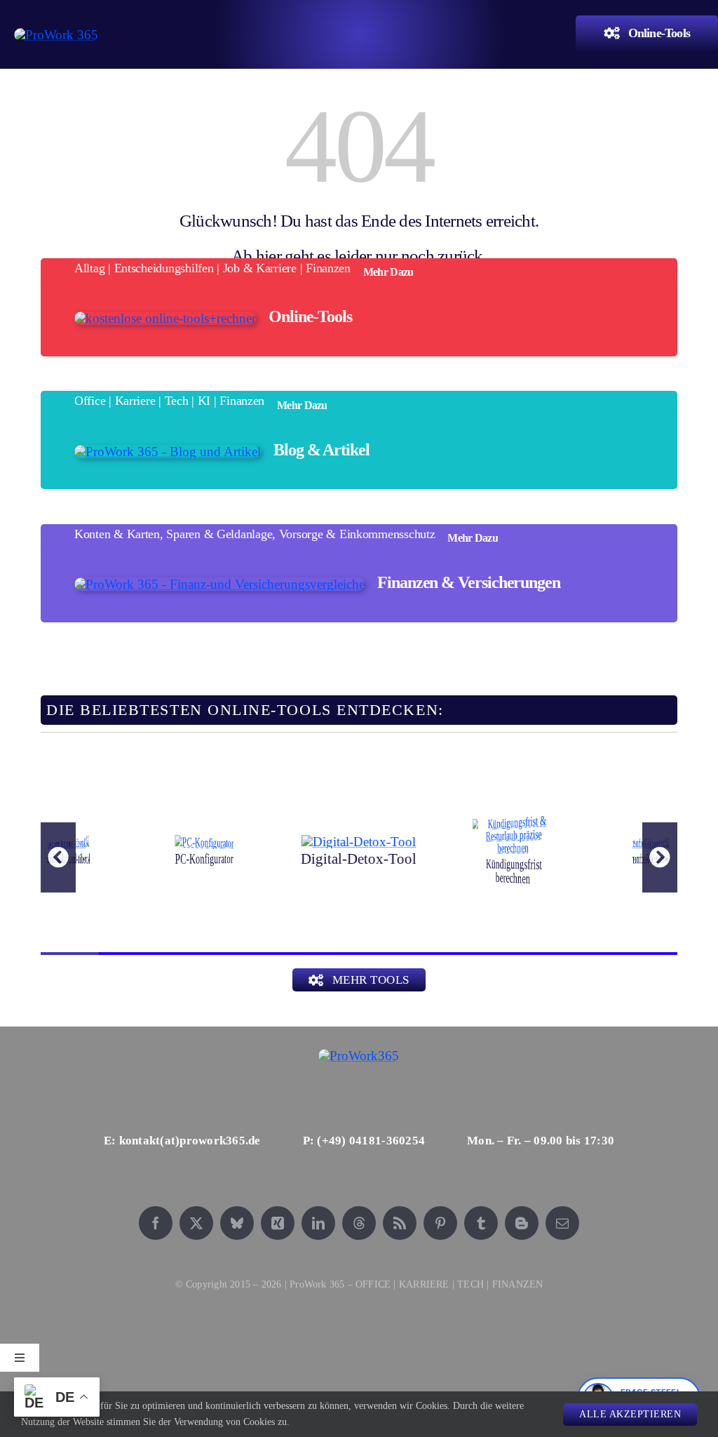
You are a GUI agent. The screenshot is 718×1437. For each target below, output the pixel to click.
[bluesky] (237, 1223)
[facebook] (155, 1223)
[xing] (277, 1223)
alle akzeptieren (630, 1414)
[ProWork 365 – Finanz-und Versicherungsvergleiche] (219, 584)
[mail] (562, 1223)
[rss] (399, 1223)
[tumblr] (481, 1223)
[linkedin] (318, 1223)
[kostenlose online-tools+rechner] (165, 318)
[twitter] (196, 1223)
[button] (58, 857)
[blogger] (521, 1223)
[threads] (359, 1223)
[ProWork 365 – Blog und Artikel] (167, 451)
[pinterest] (440, 1223)
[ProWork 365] (56, 34)
